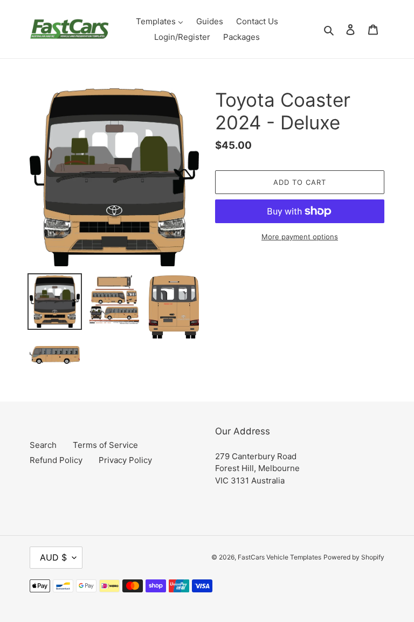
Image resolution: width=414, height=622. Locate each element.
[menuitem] (159, 21)
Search (43, 445)
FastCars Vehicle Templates (279, 557)
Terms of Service (105, 445)
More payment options (299, 236)
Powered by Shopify (353, 557)
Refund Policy (56, 460)
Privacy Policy (125, 460)
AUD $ (53, 557)
